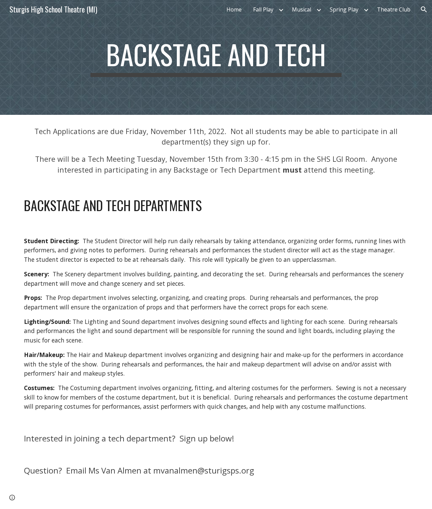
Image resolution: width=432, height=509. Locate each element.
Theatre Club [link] (393, 9)
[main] (216, 57)
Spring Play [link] (344, 9)
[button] (424, 9)
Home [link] (234, 9)
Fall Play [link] (263, 9)
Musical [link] (301, 9)
